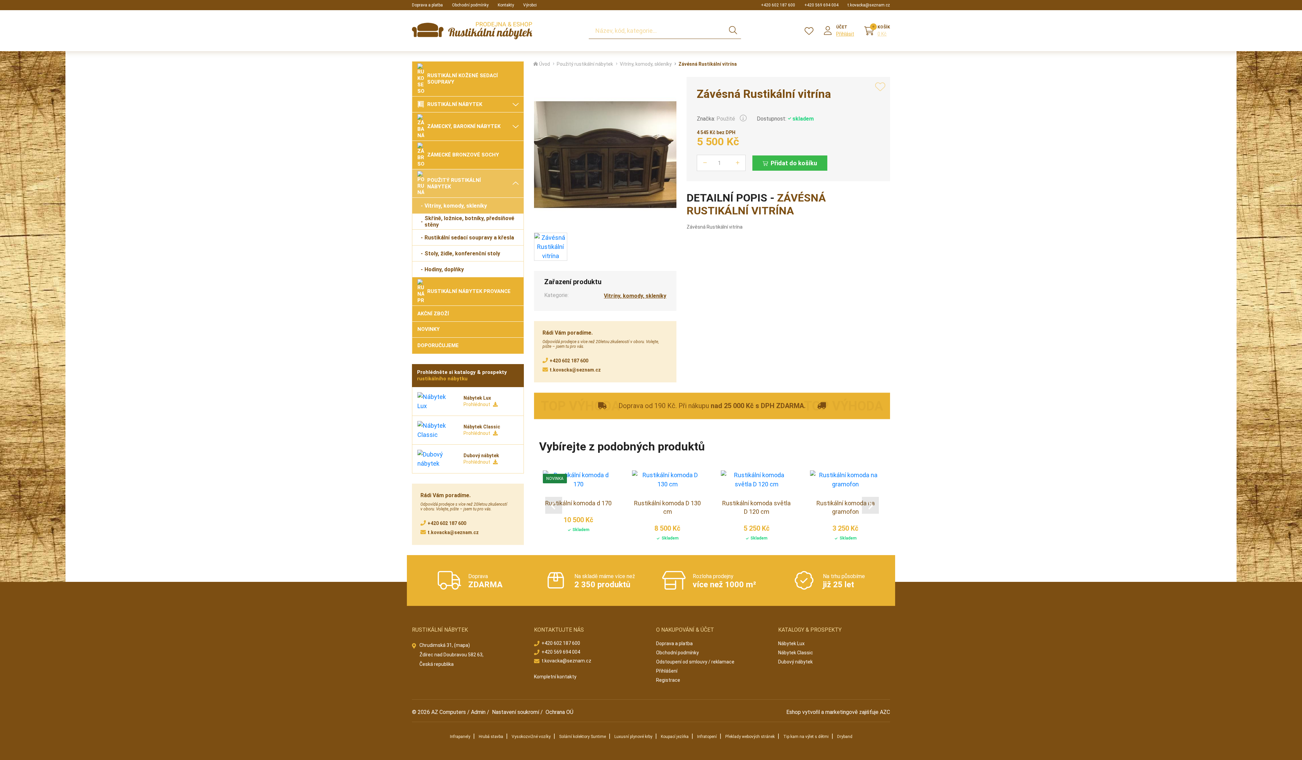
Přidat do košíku (794, 163)
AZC (885, 712)
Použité (725, 118)
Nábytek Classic (795, 652)
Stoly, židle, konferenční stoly (462, 253)
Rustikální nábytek (454, 104)
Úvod (544, 64)
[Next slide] (870, 505)
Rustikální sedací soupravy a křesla (469, 237)
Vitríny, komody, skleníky (456, 206)
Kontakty (506, 5)
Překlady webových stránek (750, 736)
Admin (478, 712)
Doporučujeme (438, 345)
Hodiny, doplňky (444, 269)
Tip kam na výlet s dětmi (806, 736)
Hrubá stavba (491, 736)
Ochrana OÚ (559, 712)
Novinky (428, 329)
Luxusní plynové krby (633, 736)
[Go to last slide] (553, 505)
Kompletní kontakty (555, 676)
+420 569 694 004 (821, 5)
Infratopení (707, 736)
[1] (733, 31)
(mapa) (462, 645)
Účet (841, 27)
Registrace (668, 680)
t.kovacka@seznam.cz (869, 5)
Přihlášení (666, 671)
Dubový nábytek (795, 661)
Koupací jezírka (675, 736)
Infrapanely (460, 736)
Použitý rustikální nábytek (454, 183)
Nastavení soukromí (515, 712)
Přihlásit (845, 34)
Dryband (844, 736)
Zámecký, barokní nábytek (463, 126)
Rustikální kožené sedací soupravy (462, 78)
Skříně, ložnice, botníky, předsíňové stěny (469, 221)
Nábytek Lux (791, 643)
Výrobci (530, 5)
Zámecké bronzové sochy (463, 155)
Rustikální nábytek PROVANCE (469, 291)
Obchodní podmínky (470, 5)
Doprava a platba (427, 5)
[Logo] (472, 30)
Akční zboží (433, 314)
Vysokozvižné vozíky (531, 736)
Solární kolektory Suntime (582, 736)
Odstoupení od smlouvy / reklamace (695, 661)
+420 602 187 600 (778, 5)
